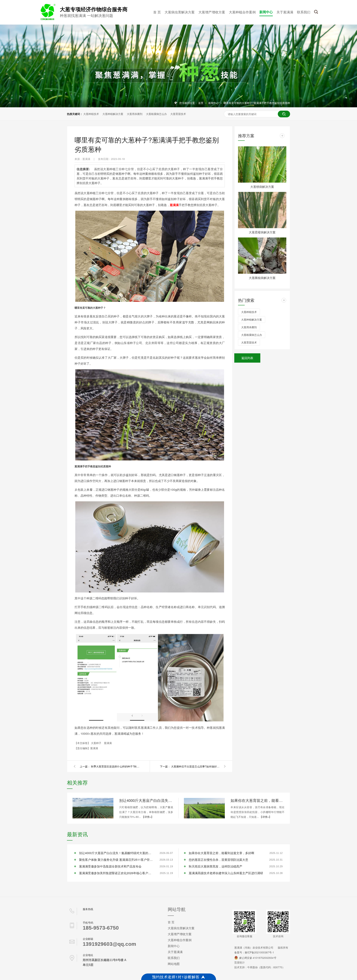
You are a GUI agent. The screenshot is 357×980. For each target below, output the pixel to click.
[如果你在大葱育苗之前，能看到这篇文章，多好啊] (204, 808)
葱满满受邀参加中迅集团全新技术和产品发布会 (110, 866)
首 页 (157, 11)
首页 (201, 103)
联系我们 (303, 11)
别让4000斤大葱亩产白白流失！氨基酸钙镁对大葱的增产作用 (146, 800)
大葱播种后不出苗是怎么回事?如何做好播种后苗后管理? (195, 766)
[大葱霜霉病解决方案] (262, 210)
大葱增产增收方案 (211, 11)
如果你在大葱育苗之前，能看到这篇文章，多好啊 (257, 800)
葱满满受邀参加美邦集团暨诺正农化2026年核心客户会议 (116, 873)
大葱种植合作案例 (242, 11)
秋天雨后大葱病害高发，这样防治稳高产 (215, 866)
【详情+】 (148, 817)
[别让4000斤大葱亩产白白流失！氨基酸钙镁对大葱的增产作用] (93, 808)
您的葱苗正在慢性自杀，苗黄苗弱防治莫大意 (218, 859)
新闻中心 (266, 11)
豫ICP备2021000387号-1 (259, 952)
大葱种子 (96, 743)
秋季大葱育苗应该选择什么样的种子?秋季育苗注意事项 (115, 766)
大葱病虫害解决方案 (180, 11)
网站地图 (174, 964)
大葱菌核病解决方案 (262, 278)
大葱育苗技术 (178, 114)
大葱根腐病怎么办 (156, 114)
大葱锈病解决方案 (262, 186)
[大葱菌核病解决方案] (262, 255)
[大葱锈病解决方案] (262, 164)
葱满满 (108, 743)
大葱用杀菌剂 (134, 114)
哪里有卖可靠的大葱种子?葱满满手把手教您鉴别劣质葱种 (256, 103)
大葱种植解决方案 (112, 114)
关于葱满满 (284, 11)
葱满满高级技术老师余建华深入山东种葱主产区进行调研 (226, 873)
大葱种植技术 (91, 114)
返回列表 (247, 358)
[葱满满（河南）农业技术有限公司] (47, 19)
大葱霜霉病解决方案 (262, 232)
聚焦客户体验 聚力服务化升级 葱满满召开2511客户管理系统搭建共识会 (116, 859)
